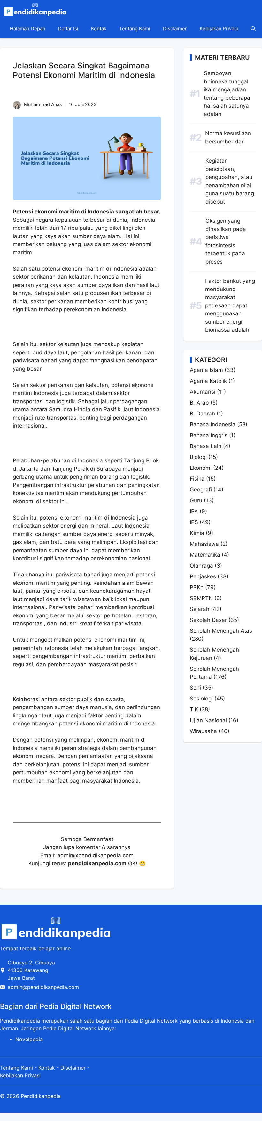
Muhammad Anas (43, 104)
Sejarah (199, 609)
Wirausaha (203, 731)
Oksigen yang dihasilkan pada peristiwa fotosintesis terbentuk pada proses (225, 241)
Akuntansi (202, 392)
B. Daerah (202, 413)
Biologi (198, 457)
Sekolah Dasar (208, 620)
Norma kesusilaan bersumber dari (228, 137)
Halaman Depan (27, 29)
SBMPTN (201, 598)
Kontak (98, 29)
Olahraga (201, 565)
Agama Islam (206, 370)
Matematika (205, 555)
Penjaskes (203, 576)
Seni (195, 687)
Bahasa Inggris (208, 435)
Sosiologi (201, 698)
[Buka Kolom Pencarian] (253, 28)
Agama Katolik (208, 381)
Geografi (201, 489)
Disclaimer (175, 29)
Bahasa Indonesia (212, 424)
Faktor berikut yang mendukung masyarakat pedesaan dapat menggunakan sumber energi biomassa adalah (230, 305)
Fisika (197, 478)
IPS (194, 522)
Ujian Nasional (208, 720)
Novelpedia (29, 1039)
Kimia (197, 533)
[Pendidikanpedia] (35, 9)
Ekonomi (201, 468)
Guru (196, 500)
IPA (194, 511)
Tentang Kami (134, 29)
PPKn (197, 587)
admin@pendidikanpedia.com (43, 987)
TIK (194, 709)
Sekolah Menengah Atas (221, 631)
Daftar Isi (68, 29)
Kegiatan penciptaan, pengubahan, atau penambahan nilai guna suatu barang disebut (229, 181)
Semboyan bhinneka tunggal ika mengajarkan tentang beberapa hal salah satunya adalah (227, 93)
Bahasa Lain (205, 446)
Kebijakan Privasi (219, 29)
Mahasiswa (204, 544)
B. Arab (199, 402)
